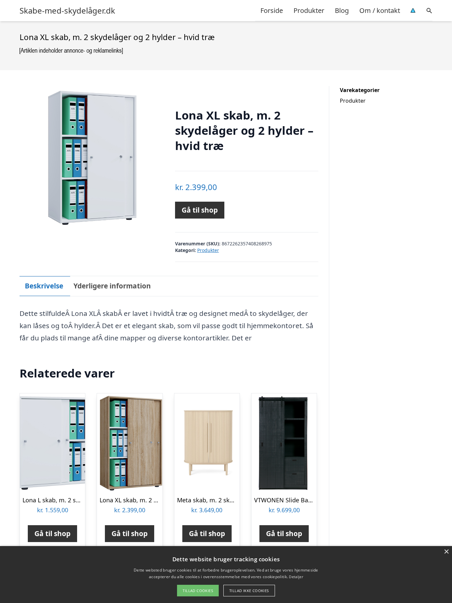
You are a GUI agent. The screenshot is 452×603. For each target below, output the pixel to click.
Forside (271, 10)
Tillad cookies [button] (198, 590)
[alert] (226, 574)
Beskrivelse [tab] (44, 285)
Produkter (309, 10)
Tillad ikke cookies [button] (249, 590)
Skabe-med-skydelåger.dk (67, 10)
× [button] (446, 551)
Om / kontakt (379, 10)
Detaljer (296, 576)
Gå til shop (200, 210)
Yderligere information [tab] (112, 285)
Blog (342, 10)
